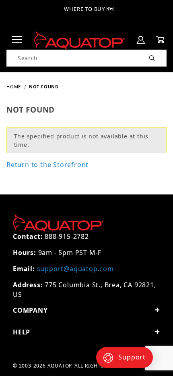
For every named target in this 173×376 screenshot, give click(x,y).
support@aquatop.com (75, 268)
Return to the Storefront (47, 164)
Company (30, 310)
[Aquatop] (79, 39)
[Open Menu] (17, 40)
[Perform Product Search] (152, 58)
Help (21, 332)
